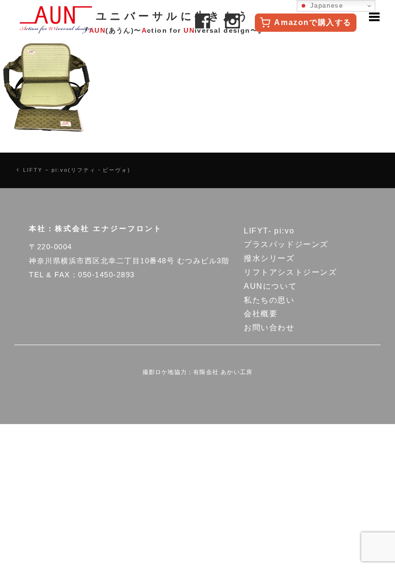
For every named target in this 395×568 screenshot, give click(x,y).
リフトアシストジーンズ (290, 272)
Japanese (325, 5)
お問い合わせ (269, 327)
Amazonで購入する (313, 22)
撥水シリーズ (269, 258)
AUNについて (270, 286)
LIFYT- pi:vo (269, 231)
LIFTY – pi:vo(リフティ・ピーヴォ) (77, 170)
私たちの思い (269, 300)
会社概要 (260, 314)
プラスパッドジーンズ (286, 244)
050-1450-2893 (106, 275)
